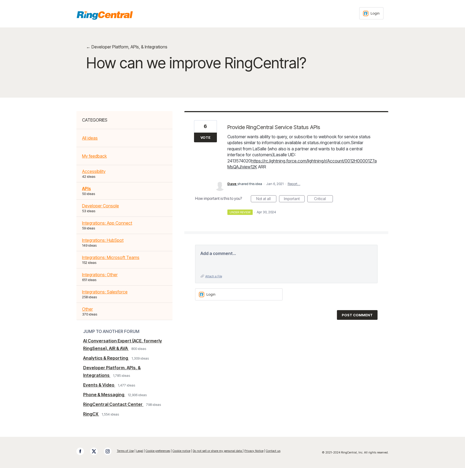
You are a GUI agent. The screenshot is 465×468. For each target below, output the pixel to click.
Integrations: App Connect (107, 223)
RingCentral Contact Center (113, 404)
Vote (205, 137)
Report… (294, 184)
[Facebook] (82, 451)
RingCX (91, 414)
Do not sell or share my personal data (218, 451)
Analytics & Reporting (106, 358)
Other (87, 309)
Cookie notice (181, 451)
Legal (139, 451)
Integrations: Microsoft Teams (110, 257)
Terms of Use (125, 451)
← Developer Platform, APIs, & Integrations (126, 46)
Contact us (273, 451)
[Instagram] (110, 451)
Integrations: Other (100, 274)
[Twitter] (96, 451)
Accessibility (93, 171)
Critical (323, 199)
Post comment (357, 315)
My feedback (94, 156)
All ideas (90, 138)
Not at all (266, 199)
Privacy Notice (253, 451)
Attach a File (213, 276)
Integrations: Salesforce (105, 292)
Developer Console (100, 205)
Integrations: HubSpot (103, 240)
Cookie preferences (158, 451)
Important (294, 199)
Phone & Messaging (104, 394)
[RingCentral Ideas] (104, 15)
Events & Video (99, 385)
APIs (86, 188)
